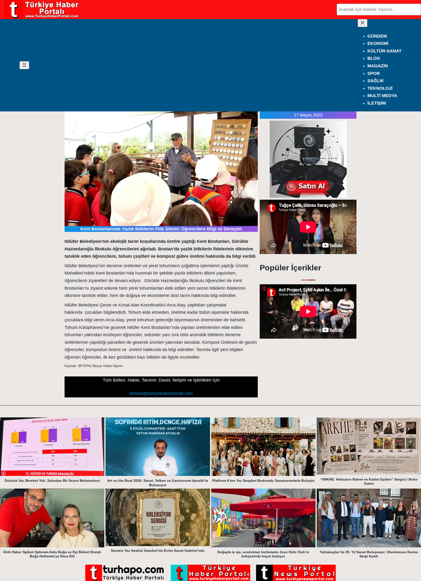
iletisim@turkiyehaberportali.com (161, 393)
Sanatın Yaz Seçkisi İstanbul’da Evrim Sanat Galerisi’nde (157, 550)
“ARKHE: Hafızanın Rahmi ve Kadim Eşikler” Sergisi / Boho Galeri (369, 481)
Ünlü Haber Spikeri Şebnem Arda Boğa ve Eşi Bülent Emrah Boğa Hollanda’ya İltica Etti (52, 554)
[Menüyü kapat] (362, 23)
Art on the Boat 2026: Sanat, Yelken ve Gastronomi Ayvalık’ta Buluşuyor (157, 483)
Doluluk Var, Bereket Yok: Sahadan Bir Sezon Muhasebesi (52, 481)
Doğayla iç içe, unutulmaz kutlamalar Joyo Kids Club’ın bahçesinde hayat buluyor (263, 554)
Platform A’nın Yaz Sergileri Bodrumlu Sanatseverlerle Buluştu (263, 481)
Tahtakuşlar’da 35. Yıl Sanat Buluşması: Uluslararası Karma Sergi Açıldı (369, 554)
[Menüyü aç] (24, 65)
